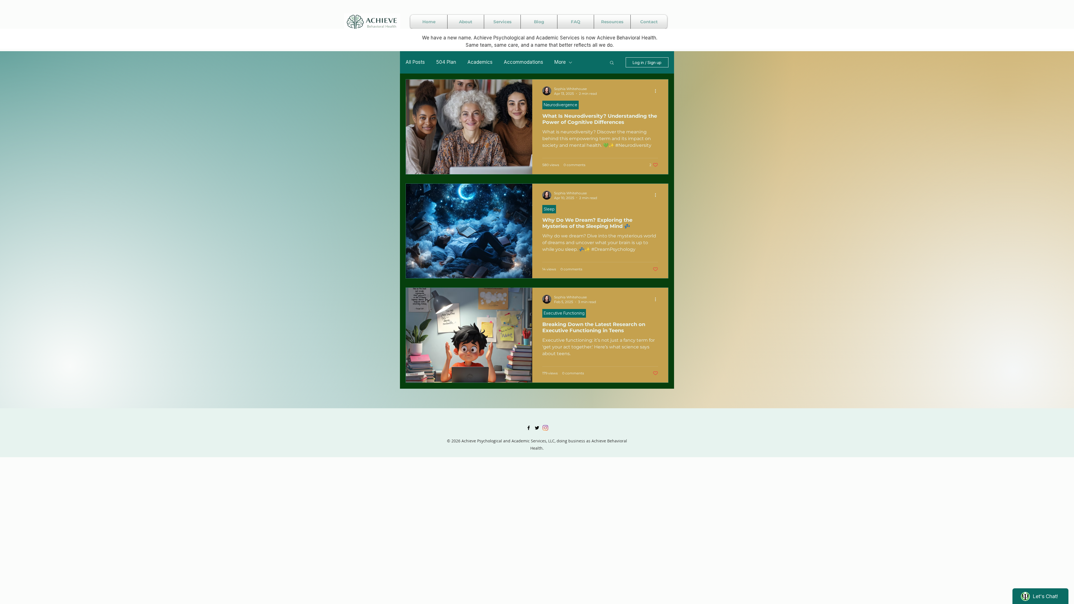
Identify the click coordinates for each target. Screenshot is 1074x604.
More (560, 62)
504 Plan (446, 62)
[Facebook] (528, 428)
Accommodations (523, 62)
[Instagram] (545, 428)
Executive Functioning (564, 313)
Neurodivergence (560, 104)
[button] (611, 63)
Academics (480, 62)
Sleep (549, 209)
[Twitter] (537, 428)
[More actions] (657, 91)
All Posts (415, 62)
